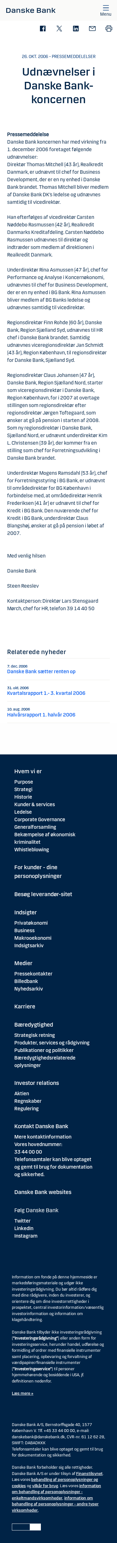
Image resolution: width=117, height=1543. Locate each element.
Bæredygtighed (33, 1024)
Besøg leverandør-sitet (43, 894)
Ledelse (23, 812)
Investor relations (36, 1083)
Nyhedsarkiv (28, 989)
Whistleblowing (31, 850)
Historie (23, 797)
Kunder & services (34, 804)
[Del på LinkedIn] (75, 29)
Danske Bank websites (42, 1192)
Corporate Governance (39, 819)
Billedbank (26, 981)
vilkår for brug (45, 1485)
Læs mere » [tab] (22, 1393)
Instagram (25, 1236)
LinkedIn (23, 1228)
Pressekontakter (33, 974)
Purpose (23, 782)
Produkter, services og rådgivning (52, 1043)
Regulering (26, 1109)
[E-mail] (92, 29)
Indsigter (25, 912)
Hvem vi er (28, 771)
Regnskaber (27, 1101)
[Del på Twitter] (59, 29)
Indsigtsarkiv (29, 946)
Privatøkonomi (31, 923)
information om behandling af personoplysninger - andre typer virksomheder (55, 1504)
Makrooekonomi (32, 938)
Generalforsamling (35, 827)
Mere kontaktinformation (42, 1137)
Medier (23, 963)
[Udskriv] (108, 29)
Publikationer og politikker (44, 1050)
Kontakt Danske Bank (41, 1126)
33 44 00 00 (28, 1152)
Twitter (22, 1221)
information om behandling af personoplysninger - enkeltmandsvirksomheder (56, 1492)
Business (24, 930)
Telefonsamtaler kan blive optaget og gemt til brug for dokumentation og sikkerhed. (53, 1166)
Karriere (24, 1006)
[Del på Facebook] (42, 29)
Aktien (21, 1093)
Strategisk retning (34, 1035)
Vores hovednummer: (38, 1144)
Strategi (23, 789)
